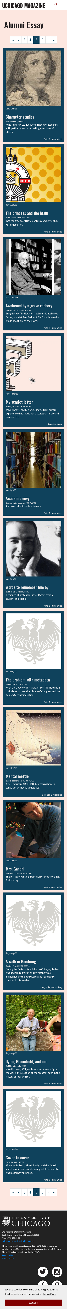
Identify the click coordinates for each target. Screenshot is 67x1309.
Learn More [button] (49, 1294)
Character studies (20, 117)
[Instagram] (57, 1272)
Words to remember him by (27, 587)
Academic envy (18, 498)
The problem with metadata (28, 679)
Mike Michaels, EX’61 (17, 1066)
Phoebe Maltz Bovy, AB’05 (19, 217)
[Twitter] (43, 1272)
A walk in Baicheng (21, 961)
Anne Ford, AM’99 (15, 121)
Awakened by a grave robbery (29, 305)
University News (54, 424)
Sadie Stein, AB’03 (16, 1162)
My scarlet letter (19, 402)
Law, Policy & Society (51, 987)
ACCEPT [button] (33, 1302)
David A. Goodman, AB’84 (19, 873)
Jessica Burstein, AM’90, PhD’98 (22, 503)
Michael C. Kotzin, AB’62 (18, 591)
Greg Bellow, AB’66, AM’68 (19, 310)
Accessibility (7, 1255)
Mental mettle (17, 776)
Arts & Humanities (53, 139)
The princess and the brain (27, 213)
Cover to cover (17, 1157)
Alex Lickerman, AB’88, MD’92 (21, 780)
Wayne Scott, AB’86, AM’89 (19, 406)
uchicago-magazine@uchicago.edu (18, 1241)
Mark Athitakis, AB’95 (17, 684)
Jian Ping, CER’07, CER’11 (19, 966)
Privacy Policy (8, 1258)
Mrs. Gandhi (15, 869)
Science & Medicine (52, 794)
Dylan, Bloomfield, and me (26, 1061)
